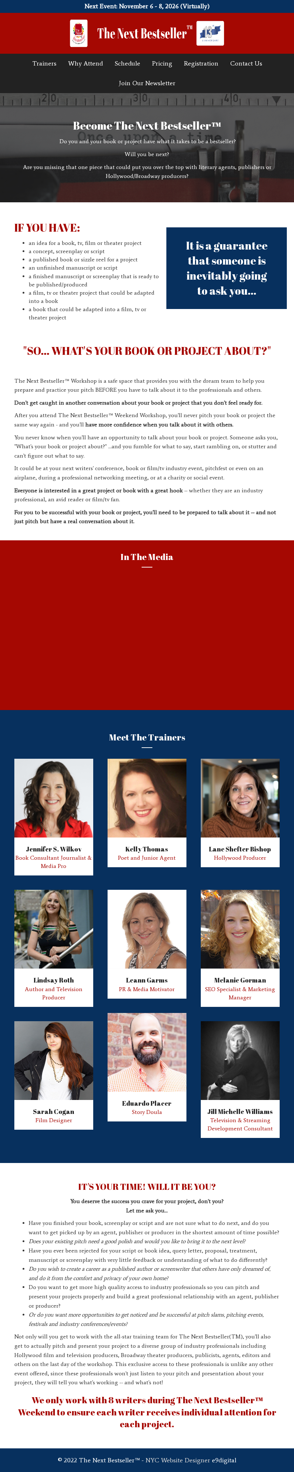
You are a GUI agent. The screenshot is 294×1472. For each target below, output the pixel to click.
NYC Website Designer (178, 1460)
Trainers (44, 63)
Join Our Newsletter (147, 83)
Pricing (162, 63)
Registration (201, 63)
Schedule (127, 63)
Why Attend (85, 63)
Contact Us (246, 63)
